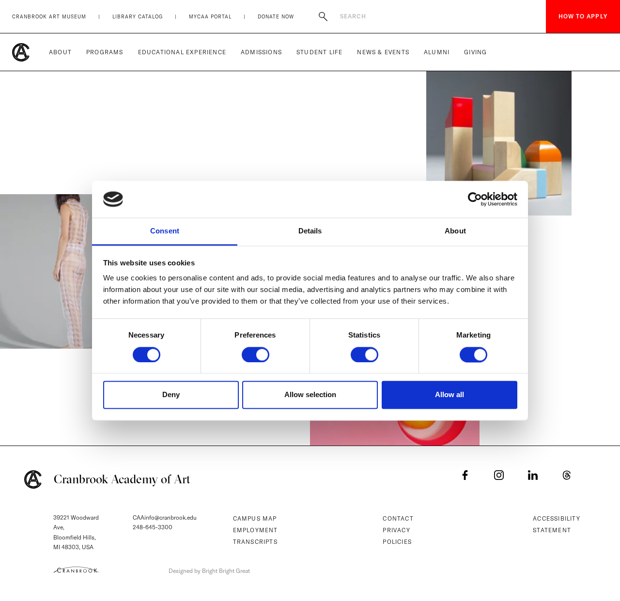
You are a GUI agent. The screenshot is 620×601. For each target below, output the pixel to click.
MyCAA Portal (210, 17)
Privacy (396, 530)
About (60, 52)
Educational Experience (182, 52)
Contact (398, 518)
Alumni (437, 52)
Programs (105, 52)
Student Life (319, 52)
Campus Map (255, 518)
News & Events (383, 52)
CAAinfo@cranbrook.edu (165, 517)
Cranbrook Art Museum (49, 17)
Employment (255, 530)
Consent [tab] (164, 231)
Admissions (261, 52)
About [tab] (455, 231)
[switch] (255, 354)
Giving (475, 52)
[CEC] (76, 569)
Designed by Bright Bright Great (209, 570)
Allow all (449, 395)
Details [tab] (310, 231)
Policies (397, 541)
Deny (171, 395)
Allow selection (310, 395)
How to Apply (582, 16)
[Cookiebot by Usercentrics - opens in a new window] (475, 199)
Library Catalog (137, 17)
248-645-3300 (152, 527)
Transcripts (255, 541)
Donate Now (276, 17)
